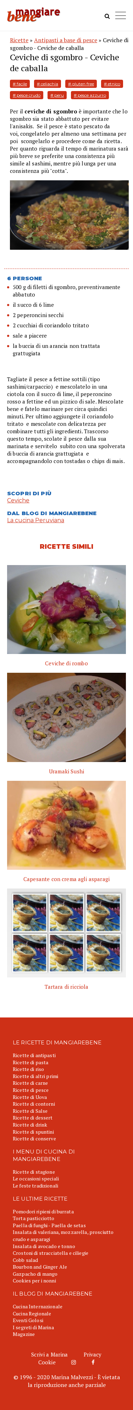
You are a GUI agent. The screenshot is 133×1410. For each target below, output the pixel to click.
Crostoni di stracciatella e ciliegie (50, 1253)
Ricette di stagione (34, 1171)
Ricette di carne (30, 1082)
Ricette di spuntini (33, 1131)
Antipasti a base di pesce (65, 40)
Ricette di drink (30, 1124)
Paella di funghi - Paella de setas (49, 1225)
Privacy (93, 1354)
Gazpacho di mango (35, 1273)
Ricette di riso (28, 1069)
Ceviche (18, 500)
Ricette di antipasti (34, 1055)
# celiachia (47, 83)
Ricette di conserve (34, 1138)
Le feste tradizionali (35, 1185)
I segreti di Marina (33, 1327)
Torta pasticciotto (34, 1218)
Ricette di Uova (30, 1097)
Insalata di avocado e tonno (44, 1246)
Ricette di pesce (31, 1090)
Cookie (47, 1362)
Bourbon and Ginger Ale (40, 1266)
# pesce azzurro (90, 95)
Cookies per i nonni (34, 1280)
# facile (20, 83)
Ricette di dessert (33, 1117)
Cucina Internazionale (37, 1306)
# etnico (112, 83)
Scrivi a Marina (49, 1354)
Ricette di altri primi (35, 1076)
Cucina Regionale (32, 1313)
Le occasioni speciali (36, 1178)
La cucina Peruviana (35, 520)
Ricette (19, 40)
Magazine (24, 1334)
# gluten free (81, 83)
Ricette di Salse (30, 1110)
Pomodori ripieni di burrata (43, 1211)
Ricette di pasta (30, 1062)
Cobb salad (25, 1260)
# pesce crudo (26, 95)
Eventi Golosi (28, 1320)
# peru (57, 95)
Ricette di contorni (34, 1103)
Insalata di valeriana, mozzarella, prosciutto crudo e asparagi (63, 1235)
